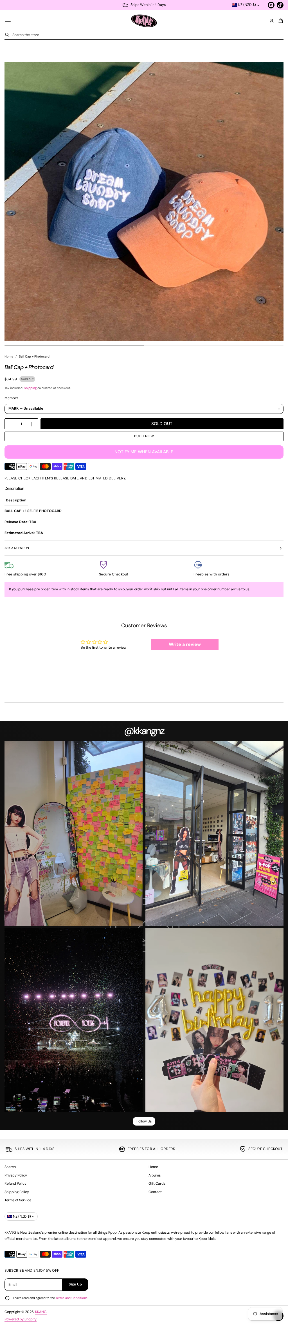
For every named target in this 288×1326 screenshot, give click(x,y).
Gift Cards (156, 1183)
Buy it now (144, 436)
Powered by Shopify (20, 1319)
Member (11, 398)
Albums (154, 1175)
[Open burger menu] (7, 20)
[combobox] (144, 34)
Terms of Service (17, 1200)
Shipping (30, 388)
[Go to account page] (271, 20)
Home (8, 356)
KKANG (41, 1312)
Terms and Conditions (71, 1298)
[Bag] (280, 20)
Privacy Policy (15, 1175)
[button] (280, 20)
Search (10, 1167)
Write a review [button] (185, 644)
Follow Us (144, 1121)
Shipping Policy (16, 1192)
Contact (155, 1192)
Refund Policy (15, 1183)
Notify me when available (143, 452)
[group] (16, 500)
